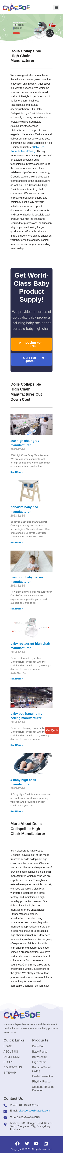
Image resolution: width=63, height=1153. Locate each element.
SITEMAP (10, 1072)
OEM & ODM (12, 1056)
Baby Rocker (40, 1051)
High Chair (39, 1062)
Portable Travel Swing (41, 1069)
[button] (56, 7)
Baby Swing (39, 1056)
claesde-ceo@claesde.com (34, 1110)
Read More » (16, 472)
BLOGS (8, 1062)
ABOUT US (11, 1051)
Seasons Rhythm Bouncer (43, 1088)
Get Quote (52, 730)
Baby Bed (38, 146)
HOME (8, 1046)
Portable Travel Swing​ (22, 151)
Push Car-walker (42, 1076)
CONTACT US (13, 1067)
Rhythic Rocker (41, 1081)
